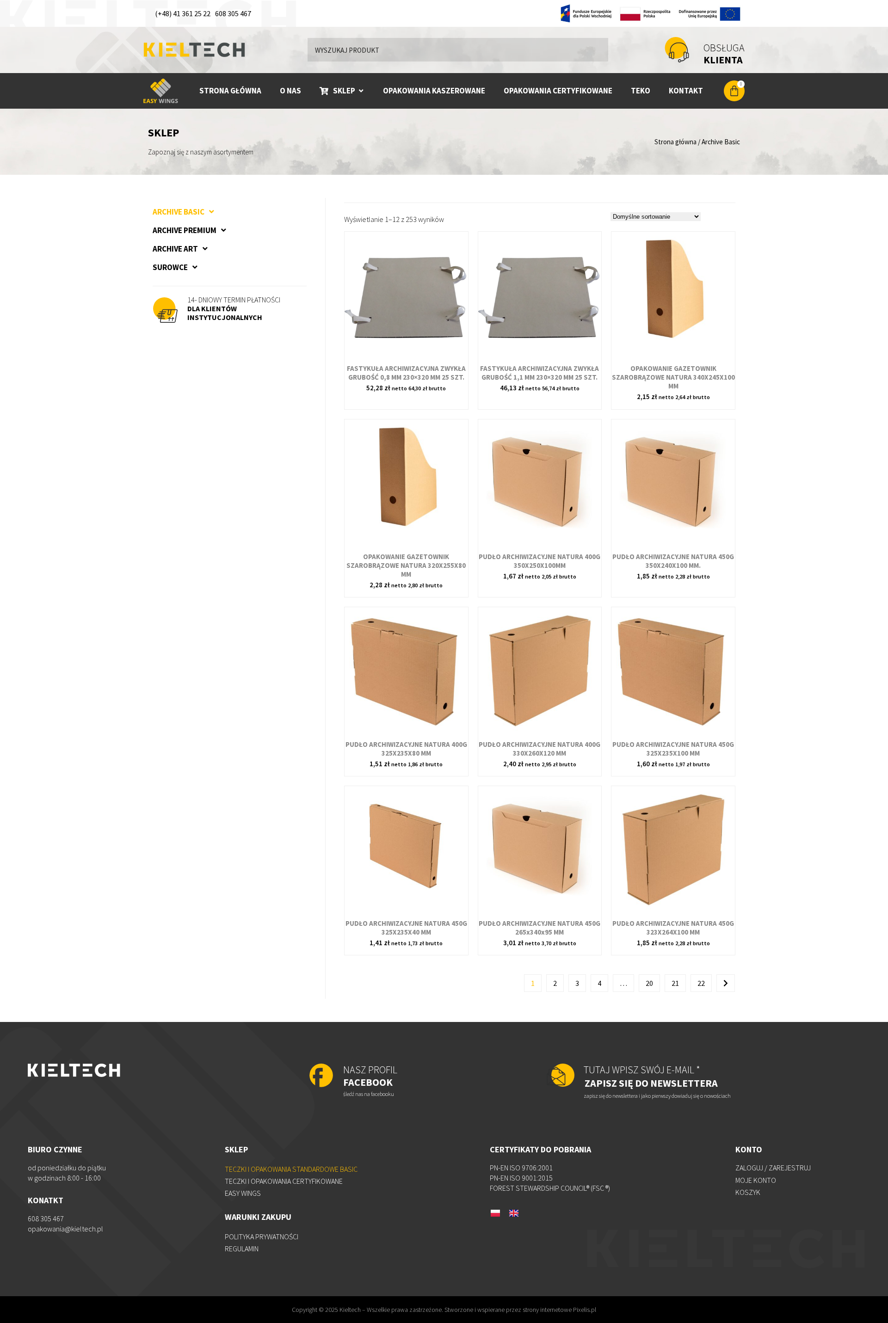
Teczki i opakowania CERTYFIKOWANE (284, 1181)
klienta (724, 53)
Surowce (170, 267)
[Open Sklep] (361, 90)
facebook (370, 1075)
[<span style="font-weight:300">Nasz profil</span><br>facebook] (321, 1076)
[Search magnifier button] (596, 49)
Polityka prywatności (261, 1236)
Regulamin (242, 1248)
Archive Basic (178, 212)
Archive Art (175, 249)
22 (701, 983)
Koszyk (747, 1192)
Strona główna (675, 141)
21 (675, 983)
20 (649, 983)
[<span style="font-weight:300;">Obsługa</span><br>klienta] (677, 49)
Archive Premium (184, 230)
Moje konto (755, 1180)
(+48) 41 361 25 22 (182, 13)
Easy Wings (243, 1193)
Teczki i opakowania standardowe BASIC (291, 1169)
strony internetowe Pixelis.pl (559, 1309)
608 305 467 (233, 13)
